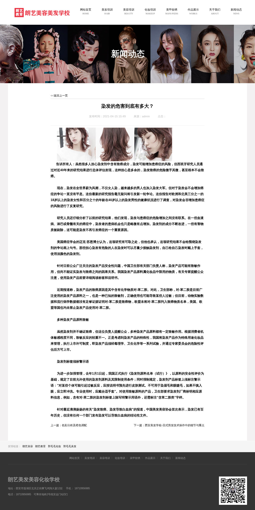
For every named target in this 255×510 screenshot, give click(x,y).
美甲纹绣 (135, 458)
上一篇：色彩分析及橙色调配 (69, 425)
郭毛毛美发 (69, 446)
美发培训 (89, 458)
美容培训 (105, 458)
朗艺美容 (28, 446)
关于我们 (165, 458)
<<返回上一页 (59, 95)
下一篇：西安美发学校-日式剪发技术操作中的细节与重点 (169, 425)
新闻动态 (180, 458)
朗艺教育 (40, 446)
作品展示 (150, 458)
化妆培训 (120, 458)
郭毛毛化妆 (54, 446)
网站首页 (74, 458)
